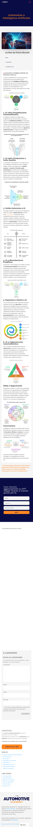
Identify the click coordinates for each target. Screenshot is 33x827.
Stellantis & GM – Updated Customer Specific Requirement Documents (15, 591)
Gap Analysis (6, 758)
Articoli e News (6, 784)
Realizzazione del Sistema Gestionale (12, 754)
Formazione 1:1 (7, 762)
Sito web (5, 699)
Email (5, 692)
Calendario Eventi (7, 778)
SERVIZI (5, 752)
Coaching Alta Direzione (9, 766)
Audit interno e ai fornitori (9, 760)
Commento (6, 665)
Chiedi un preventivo (8, 768)
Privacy (3, 824)
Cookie (7, 824)
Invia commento (25, 713)
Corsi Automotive (7, 776)
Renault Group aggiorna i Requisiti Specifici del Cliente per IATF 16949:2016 (16, 630)
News (6, 57)
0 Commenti (8, 62)
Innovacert (14, 820)
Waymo (11, 214)
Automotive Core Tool (8, 764)
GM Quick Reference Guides (16, 554)
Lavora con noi (6, 786)
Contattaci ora (12, 747)
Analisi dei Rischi (7, 756)
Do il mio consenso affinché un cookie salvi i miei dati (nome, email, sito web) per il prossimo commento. (16, 709)
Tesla (7, 214)
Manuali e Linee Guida (8, 780)
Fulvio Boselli (23, 52)
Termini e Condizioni (15, 824)
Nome (5, 684)
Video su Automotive (8, 782)
